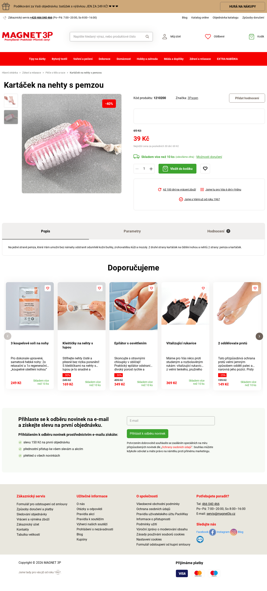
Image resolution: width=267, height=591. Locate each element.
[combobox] (105, 36)
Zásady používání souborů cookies (160, 534)
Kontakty (23, 529)
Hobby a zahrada (147, 58)
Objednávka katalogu (225, 17)
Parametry (132, 231)
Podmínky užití (146, 524)
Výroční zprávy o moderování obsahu (162, 529)
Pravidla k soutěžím (90, 519)
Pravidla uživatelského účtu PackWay (162, 514)
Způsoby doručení (253, 17)
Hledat (146, 36)
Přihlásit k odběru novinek (147, 433)
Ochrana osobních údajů (153, 509)
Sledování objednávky (32, 514)
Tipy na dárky (37, 58)
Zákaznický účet (28, 524)
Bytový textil (59, 58)
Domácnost (124, 58)
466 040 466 (211, 504)
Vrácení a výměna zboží (33, 519)
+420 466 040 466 (41, 17)
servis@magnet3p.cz (221, 514)
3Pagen (193, 98)
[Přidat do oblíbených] (205, 169)
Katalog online (200, 17)
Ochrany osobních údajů (176, 447)
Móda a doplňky (174, 58)
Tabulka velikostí (28, 534)
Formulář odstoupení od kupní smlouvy (163, 544)
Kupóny (82, 539)
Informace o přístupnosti (153, 519)
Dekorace (104, 58)
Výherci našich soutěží (92, 524)
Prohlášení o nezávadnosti (95, 529)
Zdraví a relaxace (200, 58)
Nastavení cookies (149, 539)
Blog (184, 17)
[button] (7, 336)
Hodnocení (218, 231)
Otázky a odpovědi (89, 509)
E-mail (134, 421)
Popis (45, 231)
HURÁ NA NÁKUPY (242, 6)
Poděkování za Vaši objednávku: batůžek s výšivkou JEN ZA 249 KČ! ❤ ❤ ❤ (66, 6)
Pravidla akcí (85, 514)
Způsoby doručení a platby (35, 509)
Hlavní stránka (10, 72)
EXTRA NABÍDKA (227, 58)
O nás (81, 504)
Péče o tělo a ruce (55, 72)
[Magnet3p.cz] (33, 36)
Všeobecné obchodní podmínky (158, 504)
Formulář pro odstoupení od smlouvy (42, 504)
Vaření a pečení (83, 58)
